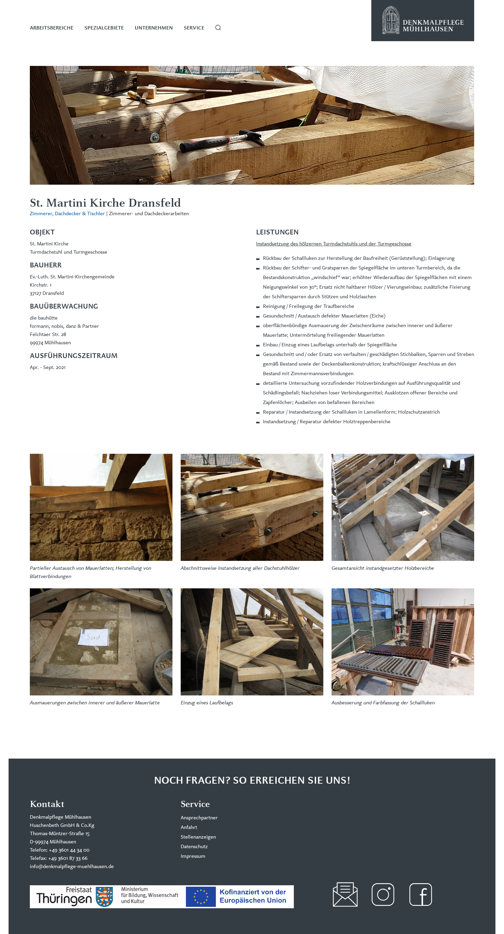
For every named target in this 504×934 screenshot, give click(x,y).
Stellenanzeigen (198, 836)
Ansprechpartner (199, 817)
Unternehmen (154, 28)
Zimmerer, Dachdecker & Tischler (67, 213)
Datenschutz (194, 846)
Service (194, 28)
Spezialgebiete (104, 28)
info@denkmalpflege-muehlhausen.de (72, 866)
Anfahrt (189, 827)
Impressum (193, 856)
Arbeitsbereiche (51, 28)
